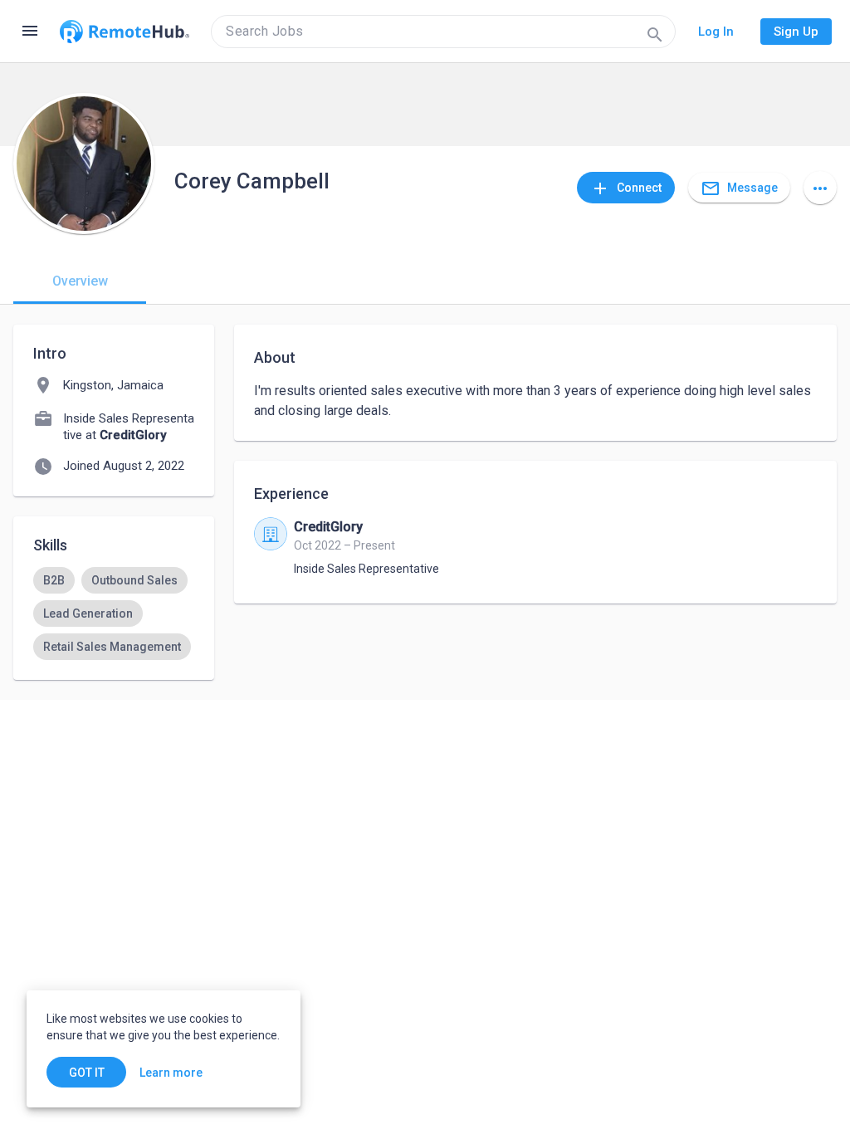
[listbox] (113, 613)
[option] (54, 580)
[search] (443, 31)
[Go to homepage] (124, 31)
